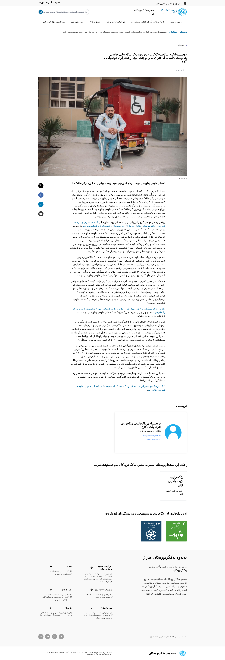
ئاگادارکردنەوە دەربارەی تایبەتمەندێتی (57, 652)
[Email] (40, 213)
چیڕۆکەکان (173, 32)
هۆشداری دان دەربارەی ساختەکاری (82, 652)
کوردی (41, 2)
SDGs (69, 566)
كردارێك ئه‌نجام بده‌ (104, 589)
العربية (49, 2)
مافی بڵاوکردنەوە (99, 652)
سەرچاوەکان (107, 608)
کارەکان (68, 608)
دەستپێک (183, 32)
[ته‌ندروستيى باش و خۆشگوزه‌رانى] (176, 531)
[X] (40, 185)
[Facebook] (40, 195)
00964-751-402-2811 (153, 439)
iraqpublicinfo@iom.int (152, 436)
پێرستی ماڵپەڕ (106, 654)
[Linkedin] (40, 204)
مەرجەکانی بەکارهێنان (94, 654)
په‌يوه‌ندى (109, 652)
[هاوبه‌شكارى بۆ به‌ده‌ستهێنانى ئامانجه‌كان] (150, 531)
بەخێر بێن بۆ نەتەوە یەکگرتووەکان (169, 4)
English (56, 2)
